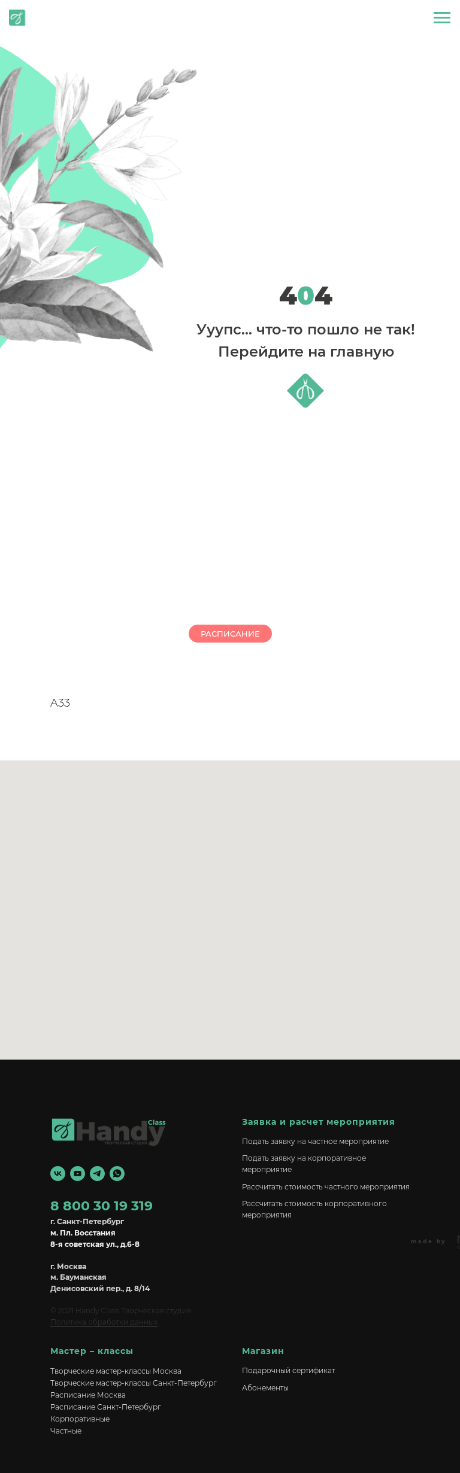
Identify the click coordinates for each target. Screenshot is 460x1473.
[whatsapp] (117, 1173)
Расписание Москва (88, 1394)
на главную (53, 22)
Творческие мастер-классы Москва (115, 1371)
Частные (65, 1430)
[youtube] (77, 1173)
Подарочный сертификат (288, 1370)
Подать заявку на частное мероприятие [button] (315, 1141)
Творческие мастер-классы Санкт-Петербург (133, 1382)
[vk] (57, 1173)
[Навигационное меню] (442, 18)
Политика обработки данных (104, 1321)
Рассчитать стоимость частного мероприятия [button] (326, 1186)
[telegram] (97, 1173)
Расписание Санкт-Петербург (105, 1406)
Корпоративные (80, 1418)
